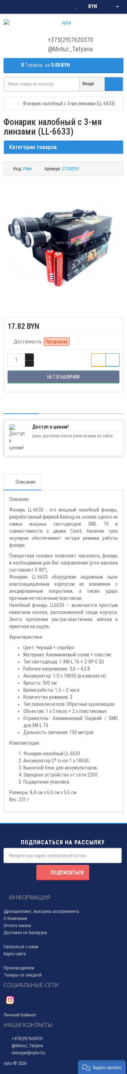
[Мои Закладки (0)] (76, 7)
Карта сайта (15, 953)
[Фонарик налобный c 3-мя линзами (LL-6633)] (63, 243)
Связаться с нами (21, 946)
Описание (26, 482)
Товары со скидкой (23, 975)
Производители (19, 967)
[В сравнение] (112, 360)
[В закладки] (98, 360)
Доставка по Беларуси (25, 932)
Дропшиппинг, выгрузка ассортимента (41, 911)
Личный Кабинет (20, 1014)
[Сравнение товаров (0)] (61, 7)
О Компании (15, 918)
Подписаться (67, 872)
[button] (102, 1067)
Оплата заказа (17, 925)
